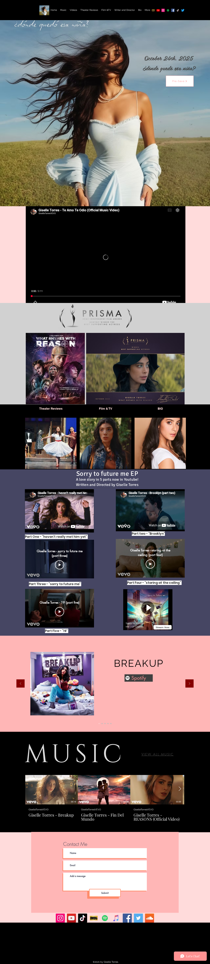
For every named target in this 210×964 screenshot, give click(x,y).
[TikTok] (177, 10)
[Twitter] (182, 10)
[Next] (189, 683)
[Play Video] (59, 564)
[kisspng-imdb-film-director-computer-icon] (153, 10)
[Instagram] (163, 10)
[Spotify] (168, 10)
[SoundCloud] (149, 918)
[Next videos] (179, 789)
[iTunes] (116, 918)
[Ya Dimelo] (107, 723)
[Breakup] (99, 723)
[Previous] (20, 683)
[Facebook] (173, 10)
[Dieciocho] (110, 723)
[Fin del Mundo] (102, 723)
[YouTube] (158, 10)
